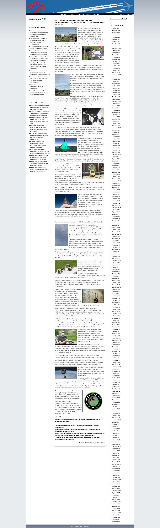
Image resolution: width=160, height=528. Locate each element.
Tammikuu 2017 (116, 282)
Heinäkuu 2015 (116, 322)
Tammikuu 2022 (116, 150)
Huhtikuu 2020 (116, 196)
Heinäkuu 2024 (116, 83)
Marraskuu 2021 (116, 154)
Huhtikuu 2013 (116, 382)
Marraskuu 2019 (116, 207)
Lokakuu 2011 (116, 422)
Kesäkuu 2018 (116, 245)
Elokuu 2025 (115, 55)
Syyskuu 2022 (116, 132)
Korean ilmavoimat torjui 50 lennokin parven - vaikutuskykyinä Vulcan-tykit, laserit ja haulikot (39, 107)
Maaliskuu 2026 (116, 39)
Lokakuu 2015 (116, 316)
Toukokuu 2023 (116, 114)
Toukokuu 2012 (116, 406)
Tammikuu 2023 (116, 123)
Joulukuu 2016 (116, 285)
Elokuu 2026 (115, 28)
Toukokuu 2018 (116, 247)
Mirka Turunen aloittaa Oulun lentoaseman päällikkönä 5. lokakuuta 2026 (38, 86)
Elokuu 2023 (115, 108)
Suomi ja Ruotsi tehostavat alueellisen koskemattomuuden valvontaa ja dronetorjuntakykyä (38, 52)
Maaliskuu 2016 (116, 305)
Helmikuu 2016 (116, 307)
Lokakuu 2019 (116, 210)
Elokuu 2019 (115, 214)
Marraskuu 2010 (116, 446)
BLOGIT (88, 14)
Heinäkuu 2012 (116, 402)
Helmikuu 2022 (116, 148)
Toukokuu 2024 (116, 88)
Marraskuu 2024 (116, 75)
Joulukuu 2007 (116, 488)
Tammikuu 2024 (116, 97)
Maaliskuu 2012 (116, 411)
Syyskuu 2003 (116, 517)
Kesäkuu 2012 (116, 404)
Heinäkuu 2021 (116, 163)
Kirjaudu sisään (84, 442)
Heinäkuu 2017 (116, 269)
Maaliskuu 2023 (116, 119)
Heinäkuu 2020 (116, 190)
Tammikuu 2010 (116, 459)
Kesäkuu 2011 (116, 431)
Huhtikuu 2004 (116, 504)
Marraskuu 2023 (116, 101)
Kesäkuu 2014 (116, 351)
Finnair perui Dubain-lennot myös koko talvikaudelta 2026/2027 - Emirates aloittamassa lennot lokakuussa (39, 65)
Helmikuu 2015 (116, 333)
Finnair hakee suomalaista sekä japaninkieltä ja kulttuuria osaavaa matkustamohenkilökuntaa (39, 92)
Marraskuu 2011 (116, 420)
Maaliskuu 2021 (116, 172)
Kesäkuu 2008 (116, 486)
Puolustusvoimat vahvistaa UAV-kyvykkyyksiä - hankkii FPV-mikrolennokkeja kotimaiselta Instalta (40, 72)
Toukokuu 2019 (116, 221)
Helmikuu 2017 (116, 280)
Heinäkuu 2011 (116, 428)
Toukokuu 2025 (116, 61)
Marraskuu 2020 (116, 181)
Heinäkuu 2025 (116, 57)
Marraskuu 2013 (116, 367)
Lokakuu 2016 (116, 289)
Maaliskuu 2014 (116, 358)
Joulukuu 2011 (116, 417)
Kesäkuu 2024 (116, 86)
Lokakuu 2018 (116, 236)
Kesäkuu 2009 (116, 473)
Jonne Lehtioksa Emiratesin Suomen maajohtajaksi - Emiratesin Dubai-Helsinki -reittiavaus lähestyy (40, 58)
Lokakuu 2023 (116, 103)
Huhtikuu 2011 (116, 435)
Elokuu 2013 (115, 373)
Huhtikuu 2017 (116, 276)
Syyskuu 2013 (116, 371)
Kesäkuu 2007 (116, 495)
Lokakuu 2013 (116, 369)
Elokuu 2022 (115, 134)
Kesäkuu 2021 (116, 165)
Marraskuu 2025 (116, 48)
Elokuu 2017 (115, 267)
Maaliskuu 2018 (116, 251)
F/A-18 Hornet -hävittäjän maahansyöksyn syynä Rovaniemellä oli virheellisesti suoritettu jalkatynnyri (38, 144)
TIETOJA (96, 14)
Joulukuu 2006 (116, 499)
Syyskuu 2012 (116, 398)
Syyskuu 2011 (116, 424)
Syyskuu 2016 (116, 291)
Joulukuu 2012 (116, 391)
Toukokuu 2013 (116, 380)
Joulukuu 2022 (116, 125)
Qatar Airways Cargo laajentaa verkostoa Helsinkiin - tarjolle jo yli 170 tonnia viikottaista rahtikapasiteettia (39, 79)
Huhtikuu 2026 (116, 37)
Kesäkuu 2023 (116, 112)
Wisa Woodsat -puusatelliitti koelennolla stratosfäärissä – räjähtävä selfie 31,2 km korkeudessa (80, 21)
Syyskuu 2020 (116, 185)
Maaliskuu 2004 (116, 506)
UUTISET (72, 14)
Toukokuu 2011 (116, 433)
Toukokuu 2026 (116, 35)
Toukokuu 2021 (116, 167)
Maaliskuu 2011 (116, 437)
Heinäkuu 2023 (116, 110)
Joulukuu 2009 (116, 462)
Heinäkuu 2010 (116, 451)
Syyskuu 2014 (116, 344)
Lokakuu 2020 (116, 183)
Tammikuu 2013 (116, 389)
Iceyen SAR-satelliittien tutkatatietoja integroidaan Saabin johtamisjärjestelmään (80, 433)
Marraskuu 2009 (116, 464)
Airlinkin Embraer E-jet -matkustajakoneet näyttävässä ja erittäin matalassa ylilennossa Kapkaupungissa (39, 33)
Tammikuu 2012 (116, 415)
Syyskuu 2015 (116, 318)
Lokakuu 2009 (116, 466)
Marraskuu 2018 (116, 234)
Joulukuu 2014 (116, 338)
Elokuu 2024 (115, 81)
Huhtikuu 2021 (116, 170)
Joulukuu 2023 (116, 99)
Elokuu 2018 (115, 240)
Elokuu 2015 (115, 320)
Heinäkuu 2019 (116, 216)
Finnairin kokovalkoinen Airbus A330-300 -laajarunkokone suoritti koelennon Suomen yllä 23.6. (39, 169)
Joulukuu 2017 (116, 258)
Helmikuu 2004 (116, 508)
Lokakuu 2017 (116, 263)
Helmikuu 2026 (116, 41)
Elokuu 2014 (115, 347)
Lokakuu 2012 (116, 395)
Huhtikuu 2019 (116, 223)
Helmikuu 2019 (116, 227)
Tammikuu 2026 (116, 44)
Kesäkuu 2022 (116, 139)
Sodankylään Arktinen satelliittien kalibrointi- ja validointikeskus (75, 435)
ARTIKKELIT (80, 14)
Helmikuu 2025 (116, 68)
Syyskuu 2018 (116, 238)
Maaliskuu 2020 (116, 198)
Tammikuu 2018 (116, 256)
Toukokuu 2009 (116, 475)
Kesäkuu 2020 (116, 192)
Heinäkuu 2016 (116, 296)
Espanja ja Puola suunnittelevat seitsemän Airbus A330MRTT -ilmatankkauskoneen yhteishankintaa (38, 41)
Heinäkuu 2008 (116, 484)
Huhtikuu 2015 (116, 329)
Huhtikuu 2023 (116, 117)
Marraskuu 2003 (116, 513)
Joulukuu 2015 (116, 311)
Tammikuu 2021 (116, 176)
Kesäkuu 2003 (116, 521)
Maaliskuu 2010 (116, 455)
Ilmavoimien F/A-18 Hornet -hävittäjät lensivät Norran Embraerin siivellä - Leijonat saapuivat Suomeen (40, 151)
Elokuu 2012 (115, 400)
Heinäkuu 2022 (116, 136)
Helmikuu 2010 (116, 457)
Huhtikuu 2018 (116, 249)
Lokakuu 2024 (116, 77)
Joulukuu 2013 (116, 364)
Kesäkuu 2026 (116, 32)
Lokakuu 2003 (116, 515)
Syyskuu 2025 (116, 52)
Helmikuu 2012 (116, 413)
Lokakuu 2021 (116, 156)
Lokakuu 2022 (116, 130)
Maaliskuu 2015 (116, 331)
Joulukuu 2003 (116, 510)
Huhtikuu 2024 (116, 90)
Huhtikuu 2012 (116, 409)
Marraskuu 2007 (116, 490)
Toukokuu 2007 (116, 497)
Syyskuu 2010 (116, 448)
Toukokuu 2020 (116, 194)
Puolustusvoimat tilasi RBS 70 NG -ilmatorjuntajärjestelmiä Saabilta (39, 47)
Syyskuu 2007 (116, 493)
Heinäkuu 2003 (116, 519)
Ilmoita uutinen (34, 97)
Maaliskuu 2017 (116, 278)
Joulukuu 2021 (116, 152)
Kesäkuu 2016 (116, 298)
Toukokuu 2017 (116, 274)
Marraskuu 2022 (116, 128)
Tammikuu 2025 (116, 70)
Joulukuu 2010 (116, 444)
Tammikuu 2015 (116, 336)
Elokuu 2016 (115, 294)
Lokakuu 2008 (116, 482)
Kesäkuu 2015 (116, 325)
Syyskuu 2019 (116, 212)
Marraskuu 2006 (116, 501)
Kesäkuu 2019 (116, 218)
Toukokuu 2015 (116, 327)
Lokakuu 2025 (116, 50)
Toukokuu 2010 (116, 453)
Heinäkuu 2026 (116, 30)
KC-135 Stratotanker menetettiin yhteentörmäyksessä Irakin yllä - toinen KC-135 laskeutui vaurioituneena (39, 136)
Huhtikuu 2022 (116, 143)
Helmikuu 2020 (116, 201)
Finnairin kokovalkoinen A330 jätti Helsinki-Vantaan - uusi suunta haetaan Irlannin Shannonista (39, 157)
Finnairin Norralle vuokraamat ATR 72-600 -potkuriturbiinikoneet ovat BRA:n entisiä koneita (39, 163)
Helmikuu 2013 (116, 386)
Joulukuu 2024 (116, 72)
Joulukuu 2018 (116, 232)
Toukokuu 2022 (116, 141)
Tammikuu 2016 (116, 309)
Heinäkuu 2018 (116, 243)
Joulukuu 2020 (116, 179)
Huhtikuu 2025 (116, 63)
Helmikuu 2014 (116, 360)
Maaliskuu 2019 (116, 225)
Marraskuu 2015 (116, 313)
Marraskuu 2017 (116, 260)
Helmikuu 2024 (116, 94)
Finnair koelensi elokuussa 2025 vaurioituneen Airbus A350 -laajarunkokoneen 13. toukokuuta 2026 (39, 120)
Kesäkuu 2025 (116, 59)
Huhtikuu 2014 (116, 355)
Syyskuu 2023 (116, 106)
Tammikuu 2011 (116, 442)
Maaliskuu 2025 (116, 66)
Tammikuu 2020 (116, 203)
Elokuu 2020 (115, 187)
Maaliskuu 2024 (116, 92)
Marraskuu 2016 (116, 287)
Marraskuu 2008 (116, 479)
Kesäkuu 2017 (116, 271)
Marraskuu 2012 (116, 393)
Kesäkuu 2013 (116, 378)
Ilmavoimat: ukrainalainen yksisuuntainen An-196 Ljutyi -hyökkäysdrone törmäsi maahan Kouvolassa (38, 128)
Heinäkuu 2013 (116, 375)
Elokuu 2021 (115, 161)
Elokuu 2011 (115, 426)
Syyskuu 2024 (116, 79)
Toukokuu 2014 (116, 353)
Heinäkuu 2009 (116, 470)
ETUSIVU (64, 14)
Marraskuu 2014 (116, 340)
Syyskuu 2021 (116, 159)
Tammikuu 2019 (116, 229)
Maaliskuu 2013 (116, 384)
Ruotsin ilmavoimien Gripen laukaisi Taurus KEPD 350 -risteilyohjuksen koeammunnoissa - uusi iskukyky (39, 113)
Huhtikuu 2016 (116, 302)
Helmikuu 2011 (116, 440)
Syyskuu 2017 (116, 265)
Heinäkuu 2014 (116, 349)
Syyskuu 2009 (116, 468)
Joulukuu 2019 (116, 205)
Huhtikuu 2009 (116, 477)
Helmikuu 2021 (116, 174)
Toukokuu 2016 (116, 300)
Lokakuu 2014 (116, 342)
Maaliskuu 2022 (116, 145)
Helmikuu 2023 (116, 121)
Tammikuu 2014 (116, 362)
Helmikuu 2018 (116, 254)
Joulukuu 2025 (116, 46)
